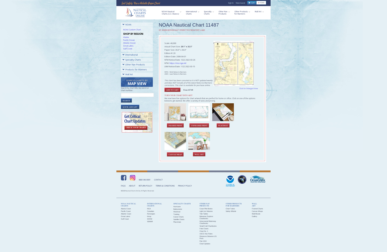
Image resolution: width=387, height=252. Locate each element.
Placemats (177, 222)
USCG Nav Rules (206, 234)
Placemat (223, 125)
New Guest (240, 3)
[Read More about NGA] (242, 179)
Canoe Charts (178, 217)
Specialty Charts (133, 59)
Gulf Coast (127, 48)
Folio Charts (204, 229)
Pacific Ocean (129, 40)
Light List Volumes (206, 211)
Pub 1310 (203, 241)
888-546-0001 (145, 179)
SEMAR (150, 221)
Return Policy (145, 186)
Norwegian (151, 214)
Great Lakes (128, 46)
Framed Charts (257, 209)
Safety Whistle (231, 211)
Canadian (150, 211)
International (131, 54)
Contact (158, 179)
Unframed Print (199, 125)
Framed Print (175, 125)
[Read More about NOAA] (230, 181)
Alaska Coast (126, 209)
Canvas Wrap (175, 154)
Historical (176, 212)
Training (176, 214)
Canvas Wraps (257, 211)
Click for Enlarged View (248, 88)
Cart (252, 3)
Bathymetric (177, 209)
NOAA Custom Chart (132, 29)
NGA (149, 209)
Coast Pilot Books (206, 209)
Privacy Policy (185, 186)
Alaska (126, 37)
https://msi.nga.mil (177, 63)
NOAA (128, 24)
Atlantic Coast (126, 214)
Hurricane (177, 206)
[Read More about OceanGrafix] (257, 179)
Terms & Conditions (165, 186)
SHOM (149, 219)
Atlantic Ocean (129, 43)
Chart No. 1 (204, 231)
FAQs (123, 186)
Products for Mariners (136, 69)
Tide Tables (204, 214)
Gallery (254, 216)
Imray (149, 216)
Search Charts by (137, 82)
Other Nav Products (135, 64)
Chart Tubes (230, 209)
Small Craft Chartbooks (208, 226)
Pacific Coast (126, 211)
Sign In (231, 3)
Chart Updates (205, 244)
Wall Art (129, 74)
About (132, 186)
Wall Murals (256, 214)
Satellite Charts (178, 219)
